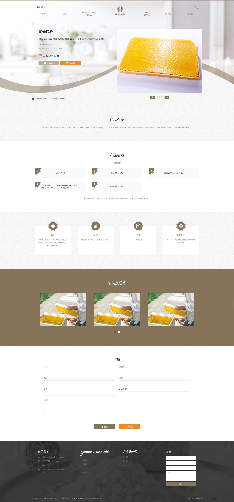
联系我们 (191, 13)
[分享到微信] (55, 56)
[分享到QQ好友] (52, 56)
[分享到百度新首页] (58, 56)
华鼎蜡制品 (55, 98)
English (37, 7)
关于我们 (43, 13)
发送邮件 (50, 63)
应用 (65, 13)
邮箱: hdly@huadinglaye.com (53, 457)
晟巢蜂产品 (130, 451)
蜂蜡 (63, 98)
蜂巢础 (168, 13)
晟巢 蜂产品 (147, 13)
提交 (106, 427)
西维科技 (198, 499)
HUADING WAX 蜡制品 (89, 13)
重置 (131, 427)
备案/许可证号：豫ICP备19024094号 (86, 499)
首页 (47, 98)
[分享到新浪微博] (47, 56)
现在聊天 (72, 63)
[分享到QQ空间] (50, 56)
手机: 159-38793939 (50, 465)
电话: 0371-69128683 (50, 461)
